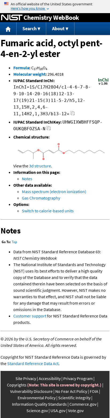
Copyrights (16, 385)
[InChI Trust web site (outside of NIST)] (103, 84)
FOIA (94, 391)
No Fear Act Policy (71, 391)
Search (29, 28)
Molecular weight (29, 74)
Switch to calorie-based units (48, 210)
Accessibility (50, 378)
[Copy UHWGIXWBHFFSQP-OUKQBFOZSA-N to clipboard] (48, 129)
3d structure (40, 165)
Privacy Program (78, 378)
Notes (27, 178)
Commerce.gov (82, 404)
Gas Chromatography (41, 198)
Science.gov (37, 410)
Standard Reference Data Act (32, 363)
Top (14, 242)
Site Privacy (25, 378)
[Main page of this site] (8, 28)
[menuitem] (8, 28)
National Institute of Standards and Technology (11, 17)
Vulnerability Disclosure (31, 391)
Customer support (29, 316)
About (58, 28)
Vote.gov (76, 410)
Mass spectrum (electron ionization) (54, 191)
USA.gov (57, 410)
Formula (21, 67)
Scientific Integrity (74, 397)
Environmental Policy (37, 397)
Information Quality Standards (39, 404)
